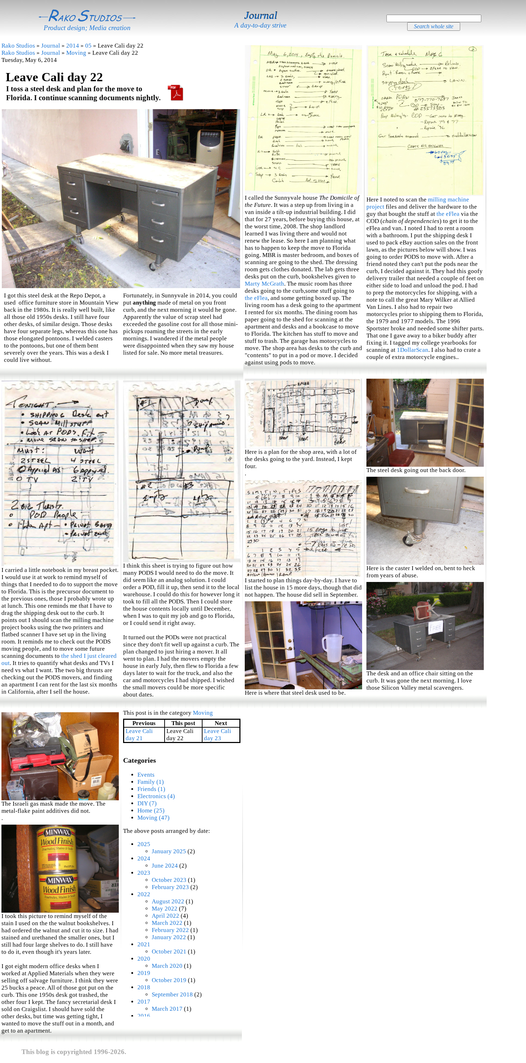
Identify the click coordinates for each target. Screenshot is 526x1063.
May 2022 (164, 908)
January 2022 (169, 937)
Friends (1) (151, 789)
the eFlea (256, 298)
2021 (143, 944)
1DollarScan (412, 349)
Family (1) (150, 781)
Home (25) (151, 810)
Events (146, 774)
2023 (143, 872)
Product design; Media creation (87, 27)
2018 (143, 987)
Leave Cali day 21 (139, 735)
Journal (260, 15)
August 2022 (168, 901)
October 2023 (169, 880)
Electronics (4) (156, 796)
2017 (143, 1001)
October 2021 (169, 951)
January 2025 (169, 851)
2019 (143, 973)
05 (88, 45)
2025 (143, 844)
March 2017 (167, 1008)
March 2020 (167, 965)
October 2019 (169, 980)
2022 (143, 894)
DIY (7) (147, 803)
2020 (143, 958)
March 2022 (167, 922)
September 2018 (172, 994)
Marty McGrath (264, 283)
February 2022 (170, 930)
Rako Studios (18, 45)
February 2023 (170, 887)
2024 (143, 858)
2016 (143, 1016)
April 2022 (165, 915)
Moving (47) (153, 817)
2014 (72, 45)
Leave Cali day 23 (217, 735)
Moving (76, 52)
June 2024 (165, 865)
